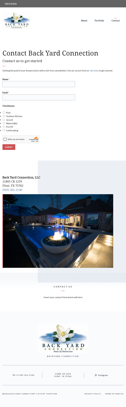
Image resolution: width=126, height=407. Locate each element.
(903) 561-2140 (12, 190)
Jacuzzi (9, 119)
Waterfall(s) (11, 123)
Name (5, 79)
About (84, 20)
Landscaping (12, 130)
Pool (8, 112)
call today (94, 70)
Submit (9, 147)
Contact (115, 20)
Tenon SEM (51, 394)
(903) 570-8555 (11, 4)
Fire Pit (9, 126)
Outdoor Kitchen (14, 116)
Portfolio (99, 20)
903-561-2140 (26, 375)
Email (5, 92)
